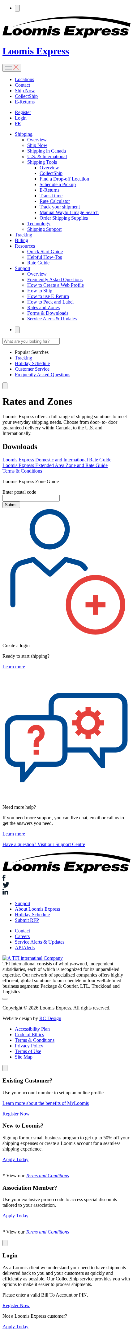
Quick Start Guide (45, 251)
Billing (21, 240)
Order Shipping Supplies (64, 218)
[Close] (4, 1068)
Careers (22, 936)
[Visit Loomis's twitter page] (66, 885)
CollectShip (26, 96)
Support (22, 903)
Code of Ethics (29, 1034)
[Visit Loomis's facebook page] (66, 878)
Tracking (23, 234)
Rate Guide (38, 262)
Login (21, 118)
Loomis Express (35, 51)
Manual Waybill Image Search (69, 212)
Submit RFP (27, 920)
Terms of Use (28, 1051)
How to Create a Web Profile (55, 285)
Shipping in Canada (46, 150)
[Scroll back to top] (4, 999)
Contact (22, 85)
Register (23, 112)
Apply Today (15, 1159)
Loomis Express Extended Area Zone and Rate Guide (55, 465)
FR (18, 123)
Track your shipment (60, 206)
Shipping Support (44, 229)
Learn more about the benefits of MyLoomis (45, 1103)
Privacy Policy (29, 1045)
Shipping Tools (42, 162)
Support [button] (22, 268)
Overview (37, 139)
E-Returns (25, 101)
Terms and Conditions (47, 1175)
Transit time (51, 195)
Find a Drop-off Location (64, 178)
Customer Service (32, 369)
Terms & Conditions (22, 471)
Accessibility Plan (32, 1029)
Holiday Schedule (32, 363)
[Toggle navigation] (11, 68)
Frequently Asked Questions (55, 279)
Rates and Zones (43, 307)
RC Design (50, 1018)
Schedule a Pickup (58, 184)
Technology (38, 223)
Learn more (13, 666)
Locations (24, 79)
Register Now (16, 1113)
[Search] (17, 8)
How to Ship (39, 290)
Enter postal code (19, 492)
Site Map (23, 1057)
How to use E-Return (48, 296)
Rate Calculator (55, 201)
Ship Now (25, 90)
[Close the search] (4, 385)
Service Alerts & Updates (52, 318)
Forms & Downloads (47, 313)
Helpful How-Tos (44, 257)
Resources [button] (25, 246)
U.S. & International (47, 156)
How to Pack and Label (50, 301)
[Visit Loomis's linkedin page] (66, 892)
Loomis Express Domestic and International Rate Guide (56, 459)
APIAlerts (25, 947)
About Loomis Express (37, 909)
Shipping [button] (23, 134)
